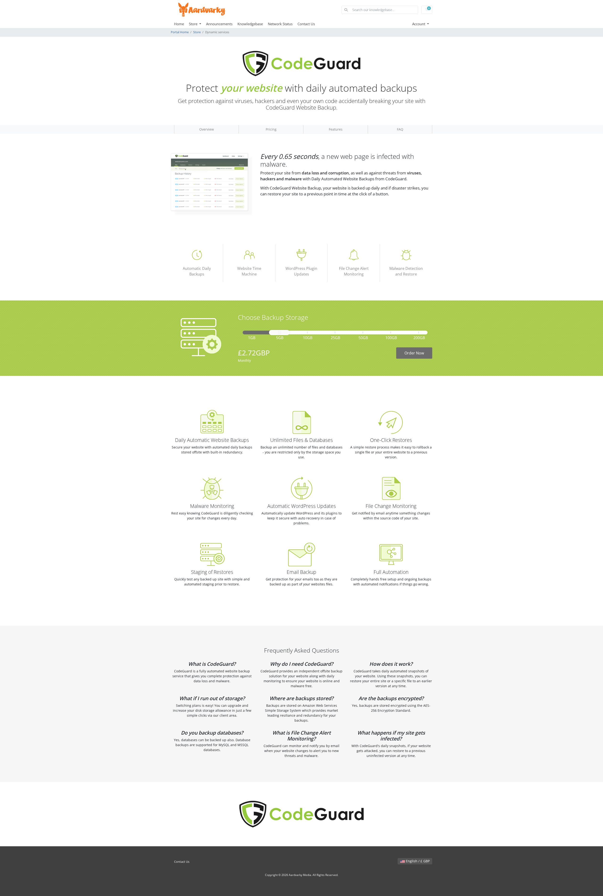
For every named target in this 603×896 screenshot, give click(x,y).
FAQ (400, 129)
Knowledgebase (250, 23)
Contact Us (306, 23)
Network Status (280, 23)
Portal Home (180, 32)
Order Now (414, 353)
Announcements (219, 23)
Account (419, 23)
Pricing (271, 129)
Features (335, 129)
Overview (206, 129)
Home (179, 23)
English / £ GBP (417, 861)
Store (193, 23)
